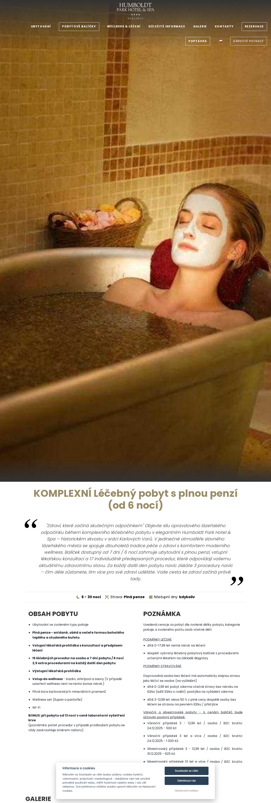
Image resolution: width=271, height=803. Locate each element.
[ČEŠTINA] (220, 41)
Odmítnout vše (186, 780)
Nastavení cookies (186, 790)
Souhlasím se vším (186, 770)
